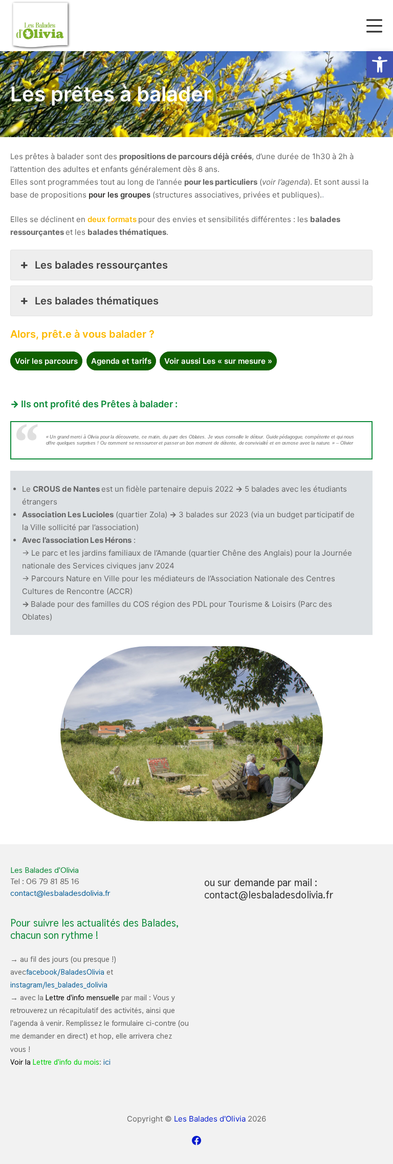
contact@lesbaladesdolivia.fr (60, 893)
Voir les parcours (46, 361)
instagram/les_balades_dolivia (58, 985)
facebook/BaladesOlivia (65, 972)
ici (107, 1062)
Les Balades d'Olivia (210, 1119)
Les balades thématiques (97, 301)
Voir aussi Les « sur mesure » (218, 361)
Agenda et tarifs (121, 361)
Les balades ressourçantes (101, 265)
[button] (379, 64)
